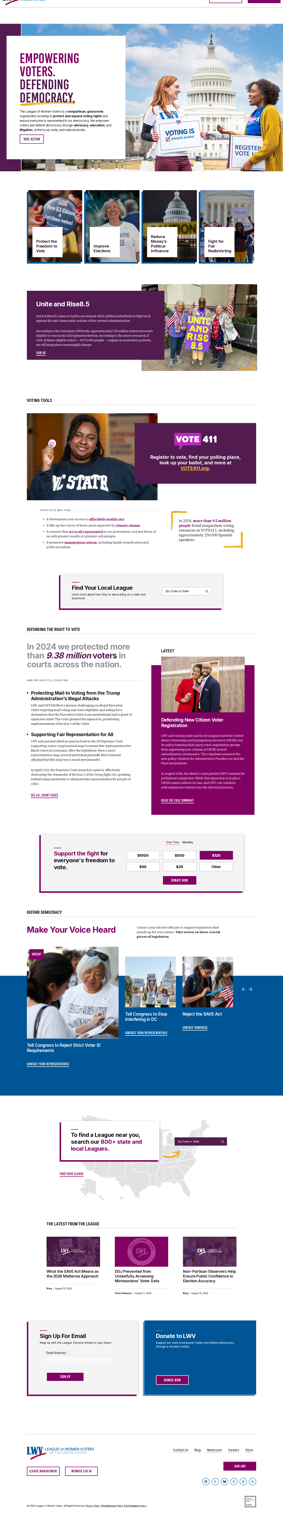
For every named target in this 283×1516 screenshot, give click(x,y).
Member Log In (81, 1471)
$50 (142, 867)
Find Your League (72, 1174)
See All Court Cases (44, 795)
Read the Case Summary (177, 800)
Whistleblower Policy (112, 1505)
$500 (179, 855)
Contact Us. (181, 1450)
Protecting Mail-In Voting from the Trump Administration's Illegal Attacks (75, 695)
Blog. (198, 1450)
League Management (43, 1471)
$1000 (143, 855)
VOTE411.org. (195, 468)
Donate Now (179, 880)
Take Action (31, 139)
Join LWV (240, 1466)
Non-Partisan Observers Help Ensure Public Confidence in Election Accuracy (209, 1276)
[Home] (64, 1453)
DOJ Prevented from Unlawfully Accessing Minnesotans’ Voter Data (137, 1276)
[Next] (251, 989)
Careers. (234, 1450)
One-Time (172, 842)
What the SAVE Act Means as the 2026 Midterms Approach (73, 1273)
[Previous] (244, 989)
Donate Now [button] (172, 1380)
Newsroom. (214, 1450)
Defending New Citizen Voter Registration (192, 722)
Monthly (187, 842)
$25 (179, 867)
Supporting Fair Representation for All (72, 734)
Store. (249, 1450)
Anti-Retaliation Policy (135, 1505)
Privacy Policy (92, 1505)
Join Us (41, 353)
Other (216, 867)
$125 (216, 855)
